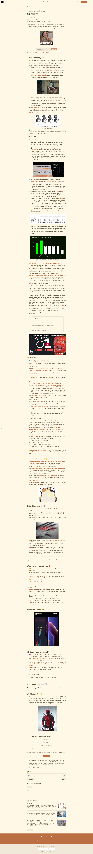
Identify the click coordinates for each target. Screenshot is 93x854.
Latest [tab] (31, 800)
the (61, 305)
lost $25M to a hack (59, 360)
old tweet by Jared (36, 508)
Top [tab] (28, 800)
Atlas (33, 406)
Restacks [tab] (34, 787)
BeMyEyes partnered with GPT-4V (54, 100)
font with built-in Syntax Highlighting (48, 475)
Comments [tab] (29, 787)
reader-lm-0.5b (44, 225)
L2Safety (33, 377)
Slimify (32, 572)
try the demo (34, 210)
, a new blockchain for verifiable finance (44, 406)
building (44, 263)
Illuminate (32, 580)
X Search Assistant (35, 576)
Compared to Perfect (35, 654)
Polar (31, 568)
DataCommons (52, 181)
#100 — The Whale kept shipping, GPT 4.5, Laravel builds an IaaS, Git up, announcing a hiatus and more (41, 821)
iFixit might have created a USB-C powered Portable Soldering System (47, 468)
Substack (41, 851)
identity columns (56, 429)
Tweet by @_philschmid (50, 177)
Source (44, 545)
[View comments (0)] (32, 17)
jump (63, 305)
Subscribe (84, 1)
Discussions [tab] (35, 800)
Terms (49, 846)
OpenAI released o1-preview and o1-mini (40, 294)
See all (29, 830)
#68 (28, 812)
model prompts (42, 75)
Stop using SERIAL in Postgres (37, 429)
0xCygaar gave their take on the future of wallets (42, 395)
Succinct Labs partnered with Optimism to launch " (43, 385)
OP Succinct (58, 385)
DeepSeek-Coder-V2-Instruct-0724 (55, 141)
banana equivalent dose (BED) (58, 540)
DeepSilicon (33, 263)
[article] (46, 806)
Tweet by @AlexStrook (49, 128)
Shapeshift (33, 589)
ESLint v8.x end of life (35, 450)
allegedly (32, 598)
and (49, 225)
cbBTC (41, 401)
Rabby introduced (36, 412)
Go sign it (58, 427)
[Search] (77, 2)
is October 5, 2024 (45, 450)
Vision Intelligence (48, 70)
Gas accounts (44, 412)
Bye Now (32, 667)
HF (55, 208)
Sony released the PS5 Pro (36, 107)
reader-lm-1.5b (53, 225)
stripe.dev (37, 482)
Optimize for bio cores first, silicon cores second (42, 658)
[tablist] (31, 787)
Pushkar (37, 13)
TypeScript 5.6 (34, 436)
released (33, 149)
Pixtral (36, 149)
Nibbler (31, 696)
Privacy (46, 846)
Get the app (52, 849)
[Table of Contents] (1, 427)
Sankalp (44, 576)
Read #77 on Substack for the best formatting (39, 52)
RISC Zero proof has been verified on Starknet (46, 383)
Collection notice (54, 846)
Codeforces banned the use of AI (38, 130)
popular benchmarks (40, 307)
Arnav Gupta (33, 662)
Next (63, 779)
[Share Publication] (80, 2)
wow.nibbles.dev (47, 687)
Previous (31, 779)
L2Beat (49, 377)
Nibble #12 (29, 803)
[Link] (25, 58)
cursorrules (33, 602)
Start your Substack (43, 849)
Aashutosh (33, 13)
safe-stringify (33, 595)
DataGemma (34, 181)
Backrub (46, 517)
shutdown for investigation (41, 361)
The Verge (49, 95)
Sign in (89, 1)
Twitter (48, 646)
